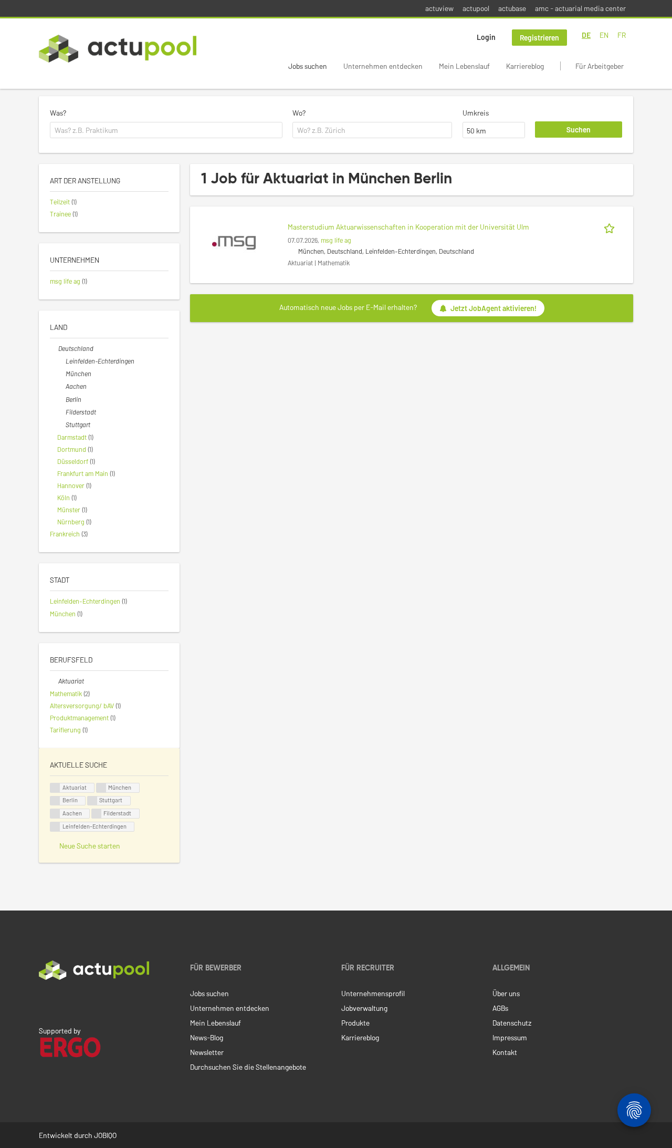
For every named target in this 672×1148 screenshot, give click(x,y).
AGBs (500, 1008)
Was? (58, 112)
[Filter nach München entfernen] (61, 373)
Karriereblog (525, 65)
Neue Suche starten (89, 845)
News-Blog (206, 1037)
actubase (512, 8)
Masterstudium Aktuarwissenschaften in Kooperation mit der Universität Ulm (408, 226)
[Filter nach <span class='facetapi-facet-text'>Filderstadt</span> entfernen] (96, 813)
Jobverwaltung (364, 1008)
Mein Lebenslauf (464, 65)
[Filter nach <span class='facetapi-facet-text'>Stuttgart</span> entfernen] (92, 801)
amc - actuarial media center (580, 8)
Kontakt (504, 1052)
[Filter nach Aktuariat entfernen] (54, 681)
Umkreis (476, 112)
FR (621, 34)
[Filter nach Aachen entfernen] (61, 386)
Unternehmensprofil (373, 993)
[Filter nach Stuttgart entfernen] (61, 424)
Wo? (299, 112)
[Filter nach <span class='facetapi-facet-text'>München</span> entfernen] (101, 787)
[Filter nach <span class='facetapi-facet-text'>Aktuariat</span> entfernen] (55, 787)
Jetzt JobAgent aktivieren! (493, 308)
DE (586, 34)
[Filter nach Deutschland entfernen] (54, 348)
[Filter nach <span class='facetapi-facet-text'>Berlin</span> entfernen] (55, 801)
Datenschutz (511, 1022)
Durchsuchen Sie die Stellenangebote (248, 1066)
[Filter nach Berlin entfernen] (61, 399)
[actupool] (117, 49)
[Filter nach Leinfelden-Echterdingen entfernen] (61, 361)
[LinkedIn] (44, 1002)
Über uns (506, 993)
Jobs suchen (307, 65)
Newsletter (207, 1052)
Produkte (355, 1022)
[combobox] (166, 130)
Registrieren (539, 37)
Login (486, 37)
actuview (439, 8)
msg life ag (336, 240)
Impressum (509, 1037)
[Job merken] (611, 226)
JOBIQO (105, 1135)
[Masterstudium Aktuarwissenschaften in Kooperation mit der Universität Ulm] (234, 241)
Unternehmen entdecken (383, 65)
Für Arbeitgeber (599, 65)
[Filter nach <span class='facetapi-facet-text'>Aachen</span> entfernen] (55, 813)
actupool (476, 8)
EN (604, 34)
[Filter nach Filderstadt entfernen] (61, 412)
